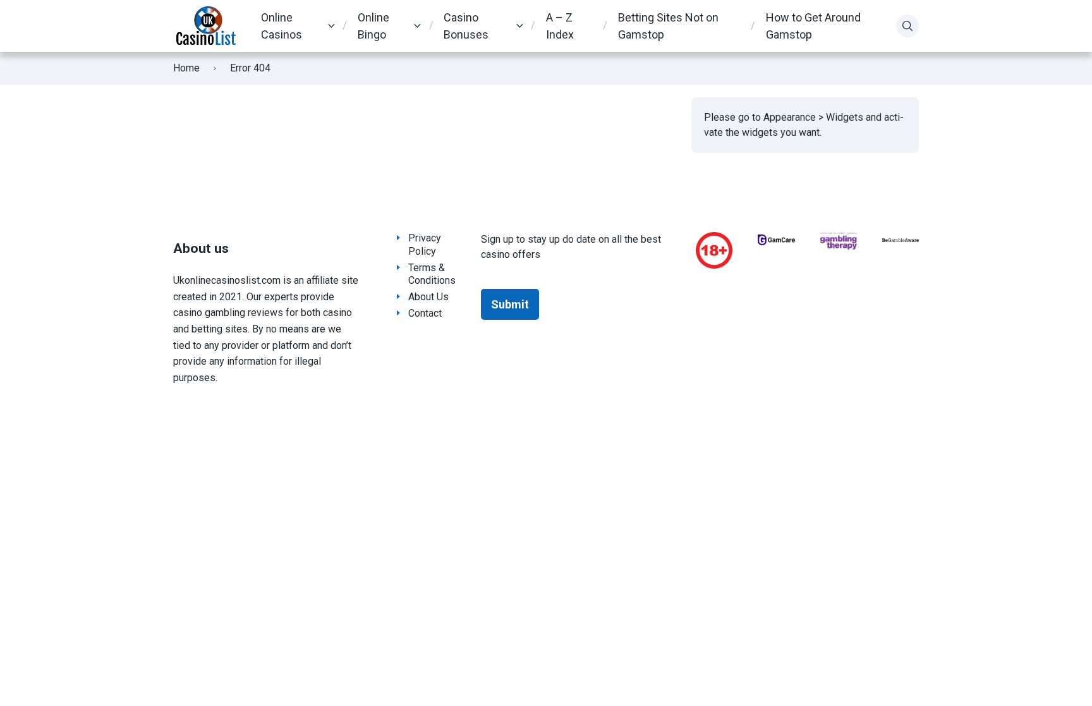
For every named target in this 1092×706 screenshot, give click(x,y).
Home (186, 68)
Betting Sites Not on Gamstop (668, 26)
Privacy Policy (424, 244)
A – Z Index (560, 26)
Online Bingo (373, 26)
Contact (425, 313)
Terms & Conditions (432, 274)
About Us (428, 297)
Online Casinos (281, 26)
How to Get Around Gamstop (813, 26)
